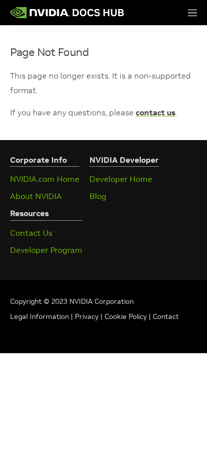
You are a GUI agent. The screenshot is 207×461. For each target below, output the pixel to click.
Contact (166, 316)
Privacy (87, 316)
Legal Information (39, 316)
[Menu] (182, 13)
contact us (155, 112)
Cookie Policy (126, 316)
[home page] (67, 12)
